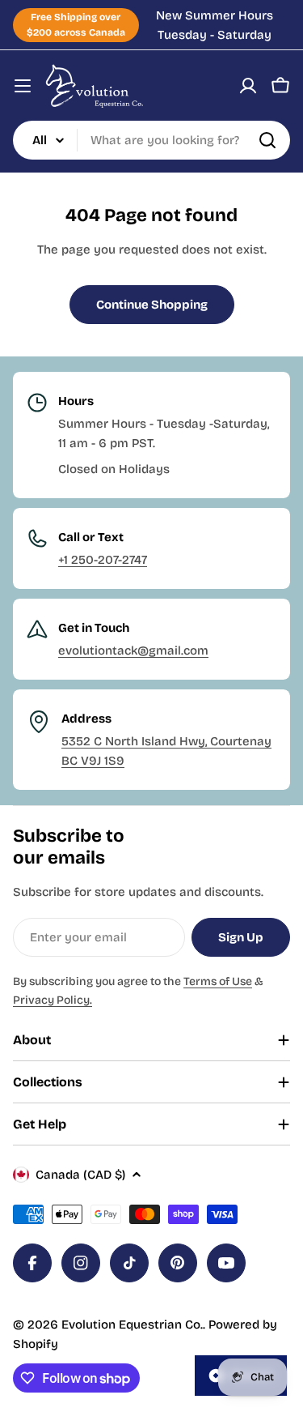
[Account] (248, 86)
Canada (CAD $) (80, 1174)
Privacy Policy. (52, 1000)
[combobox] (151, 140)
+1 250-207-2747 (102, 559)
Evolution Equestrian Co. (132, 1324)
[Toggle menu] (22, 86)
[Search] (267, 140)
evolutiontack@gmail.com (133, 650)
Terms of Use (217, 981)
